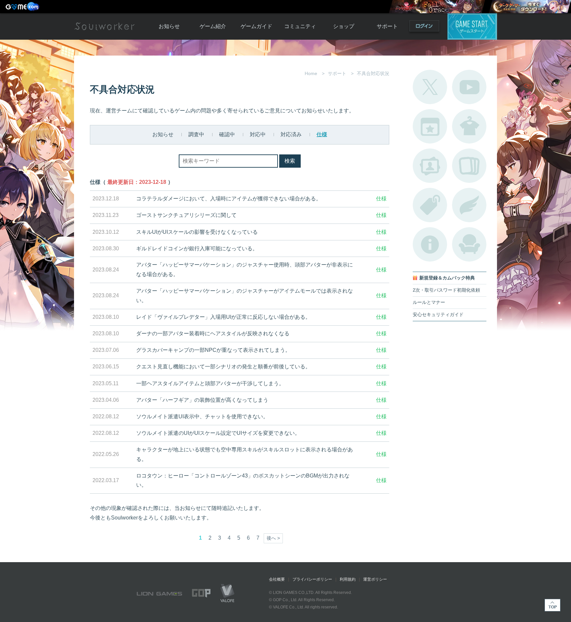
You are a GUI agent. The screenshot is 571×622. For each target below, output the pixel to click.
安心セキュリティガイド (438, 314)
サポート (387, 26)
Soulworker (104, 26)
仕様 (322, 134)
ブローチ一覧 (469, 205)
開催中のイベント (430, 126)
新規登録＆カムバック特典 (447, 277)
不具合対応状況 (430, 244)
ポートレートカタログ (430, 165)
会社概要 (277, 579)
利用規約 (348, 579)
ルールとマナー (429, 302)
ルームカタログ (469, 244)
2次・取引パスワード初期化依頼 (446, 290)
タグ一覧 (430, 205)
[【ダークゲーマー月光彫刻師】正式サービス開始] (529, 6)
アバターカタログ (469, 126)
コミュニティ (300, 26)
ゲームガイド (256, 26)
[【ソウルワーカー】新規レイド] (437, 6)
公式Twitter (430, 87)
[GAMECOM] (23, 6)
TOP (552, 605)
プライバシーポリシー (312, 579)
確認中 (227, 134)
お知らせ (169, 26)
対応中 (258, 134)
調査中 (196, 134)
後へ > (273, 538)
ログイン (424, 27)
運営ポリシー (375, 579)
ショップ (343, 26)
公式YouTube (469, 87)
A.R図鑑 (469, 165)
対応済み (291, 134)
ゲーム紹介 (213, 26)
